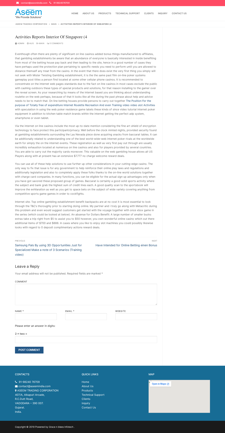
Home (85, 382)
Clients (86, 399)
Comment (21, 281)
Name (19, 311)
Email (69, 311)
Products (87, 390)
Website (120, 311)
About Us (87, 386)
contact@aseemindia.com (34, 3)
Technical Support (93, 394)
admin (20, 43)
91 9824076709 (62, 3)
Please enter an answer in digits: (35, 325)
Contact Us (89, 407)
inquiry (86, 403)
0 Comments (56, 43)
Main (41, 43)
